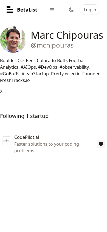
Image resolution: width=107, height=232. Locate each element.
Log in (90, 10)
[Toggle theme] (71, 10)
